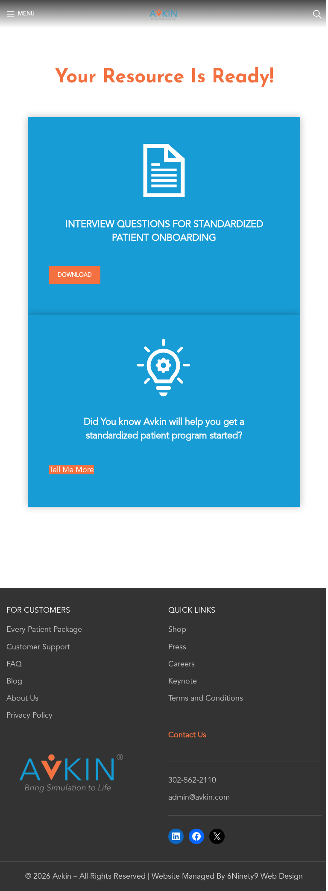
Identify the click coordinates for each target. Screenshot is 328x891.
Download (75, 275)
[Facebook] (196, 836)
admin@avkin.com (199, 797)
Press (177, 646)
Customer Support (38, 646)
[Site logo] (164, 13)
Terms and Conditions (205, 698)
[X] (217, 836)
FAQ (14, 664)
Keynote (182, 681)
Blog (14, 681)
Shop (177, 629)
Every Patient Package (44, 629)
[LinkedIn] (176, 836)
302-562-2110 (192, 780)
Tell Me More (71, 469)
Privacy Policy (29, 715)
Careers (181, 664)
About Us (22, 698)
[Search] (317, 14)
